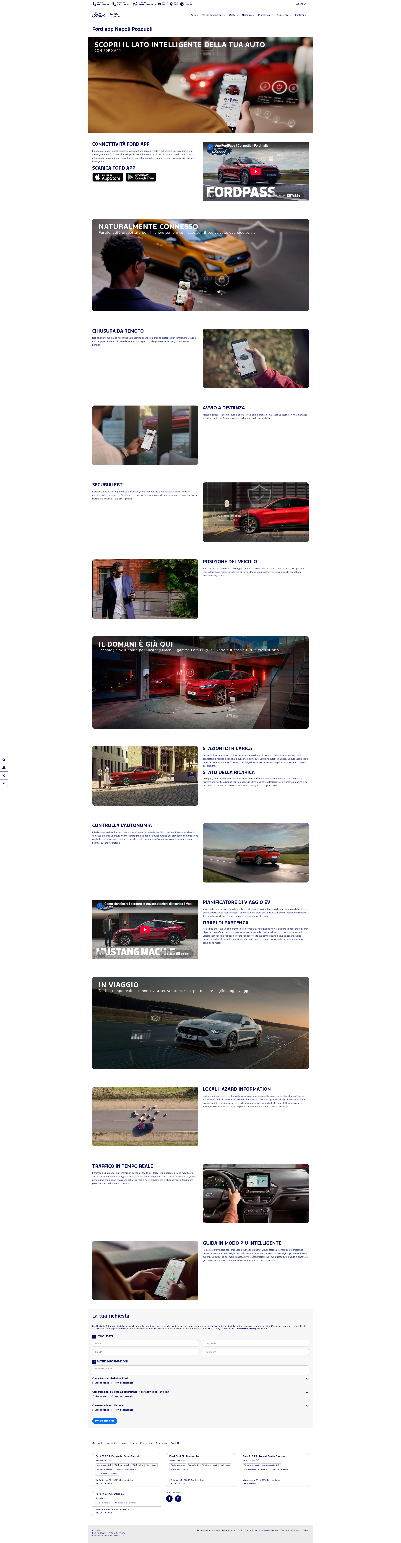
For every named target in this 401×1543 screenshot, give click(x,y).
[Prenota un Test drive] (4, 768)
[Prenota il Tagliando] (4, 783)
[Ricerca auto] (4, 760)
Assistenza (161, 1443)
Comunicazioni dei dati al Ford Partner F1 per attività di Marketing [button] (130, 1392)
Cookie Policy (251, 1530)
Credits (305, 1530)
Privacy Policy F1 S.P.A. (232, 1530)
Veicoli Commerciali (117, 1443)
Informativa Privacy (246, 1329)
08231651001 (104, 1484)
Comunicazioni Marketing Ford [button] (110, 1378)
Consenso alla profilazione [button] (108, 1405)
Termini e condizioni (289, 1530)
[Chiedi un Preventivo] (4, 775)
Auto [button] (193, 15)
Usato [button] (232, 15)
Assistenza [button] (283, 15)
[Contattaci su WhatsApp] (178, 1498)
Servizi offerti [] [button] (104, 1460)
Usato (133, 1443)
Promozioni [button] (264, 15)
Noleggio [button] (247, 15)
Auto (100, 1443)
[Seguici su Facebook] (169, 1498)
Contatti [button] (299, 15)
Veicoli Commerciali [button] (212, 15)
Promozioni (146, 1443)
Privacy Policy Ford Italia (208, 1530)
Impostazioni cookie (268, 1530)
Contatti (175, 1443)
